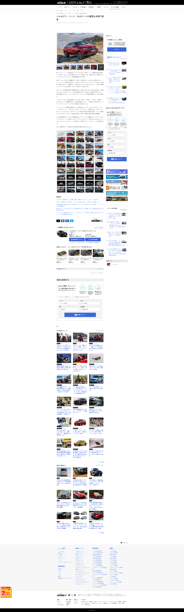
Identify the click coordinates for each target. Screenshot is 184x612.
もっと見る (101, 462)
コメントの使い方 (99, 268)
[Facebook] (62, 221)
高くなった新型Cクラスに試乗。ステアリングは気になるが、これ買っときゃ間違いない (77, 202)
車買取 (98, 7)
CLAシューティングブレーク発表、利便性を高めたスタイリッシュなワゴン (115, 64)
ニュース (106, 7)
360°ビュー (67, 7)
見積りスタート (82, 314)
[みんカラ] (67, 221)
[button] (99, 227)
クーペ (89, 72)
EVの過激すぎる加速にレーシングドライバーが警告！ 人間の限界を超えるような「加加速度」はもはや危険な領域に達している (117, 225)
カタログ (75, 7)
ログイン (115, 2)
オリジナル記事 (115, 7)
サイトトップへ (99, 330)
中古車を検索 (93, 239)
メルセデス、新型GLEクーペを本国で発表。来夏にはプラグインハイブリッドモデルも (77, 199)
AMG (89, 119)
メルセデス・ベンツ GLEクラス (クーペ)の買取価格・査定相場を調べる (85, 243)
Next (103, 252)
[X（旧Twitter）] (58, 221)
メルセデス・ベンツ (63, 72)
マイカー (124, 7)
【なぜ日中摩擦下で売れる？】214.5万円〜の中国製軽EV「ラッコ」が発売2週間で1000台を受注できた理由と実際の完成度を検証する (117, 252)
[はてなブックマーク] (71, 221)
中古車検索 (83, 7)
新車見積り (91, 7)
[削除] (11, 587)
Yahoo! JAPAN (125, 2)
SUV (82, 72)
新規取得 (119, 2)
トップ (59, 7)
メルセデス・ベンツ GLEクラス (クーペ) (82, 231)
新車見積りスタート (78, 239)
